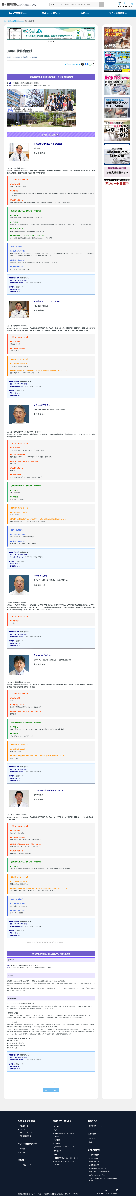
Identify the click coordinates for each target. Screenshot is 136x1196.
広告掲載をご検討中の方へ (97, 1168)
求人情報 (22, 1149)
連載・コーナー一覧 (26, 1133)
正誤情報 (57, 1143)
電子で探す (57, 1151)
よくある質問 (93, 1158)
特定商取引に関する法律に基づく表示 (56, 1194)
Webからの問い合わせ (16, 283)
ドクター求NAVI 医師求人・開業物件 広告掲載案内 (103, 1179)
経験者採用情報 (23, 1194)
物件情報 (22, 1152)
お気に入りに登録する (73, 64)
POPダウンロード (25, 1165)
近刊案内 (57, 1137)
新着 (55, 1155)
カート (119, 4)
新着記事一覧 (24, 1126)
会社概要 (92, 1139)
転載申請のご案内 (94, 1162)
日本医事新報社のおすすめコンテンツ (66, 1158)
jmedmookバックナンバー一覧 (64, 1147)
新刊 (55, 1130)
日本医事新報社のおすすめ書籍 (64, 1133)
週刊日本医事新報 (25, 1136)
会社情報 (92, 1133)
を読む (18, 13)
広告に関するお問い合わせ (97, 1175)
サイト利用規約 (73, 1194)
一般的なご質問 (94, 1155)
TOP (5, 21)
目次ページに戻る (51, 1090)
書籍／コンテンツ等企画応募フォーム (101, 1172)
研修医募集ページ (15, 292)
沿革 (90, 1142)
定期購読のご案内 (94, 1165)
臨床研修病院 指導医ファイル (16, 21)
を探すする (51, 13)
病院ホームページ (15, 289)
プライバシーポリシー (36, 1194)
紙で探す (56, 1126)
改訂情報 (57, 1140)
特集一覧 (22, 1129)
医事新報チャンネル (95, 1126)
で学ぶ (85, 13)
